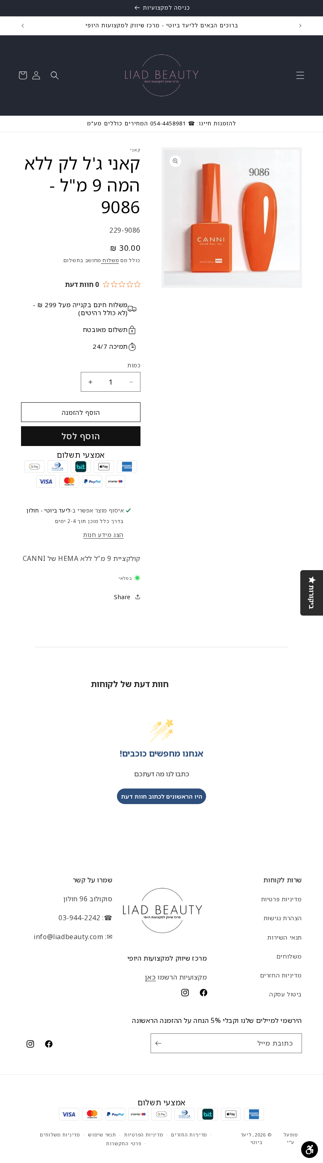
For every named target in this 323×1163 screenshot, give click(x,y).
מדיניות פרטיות (281, 899)
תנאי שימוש (102, 1134)
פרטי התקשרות (123, 1143)
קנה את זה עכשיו (80, 436)
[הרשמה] (160, 1043)
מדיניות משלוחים (60, 1134)
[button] (300, 75)
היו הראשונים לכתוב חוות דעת (161, 796)
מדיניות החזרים (281, 975)
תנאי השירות (284, 937)
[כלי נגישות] (309, 1149)
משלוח (110, 260)
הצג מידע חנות (103, 535)
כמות (133, 365)
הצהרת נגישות (283, 918)
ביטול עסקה (285, 994)
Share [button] (122, 597)
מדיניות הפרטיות (143, 1134)
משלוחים (289, 956)
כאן (150, 977)
